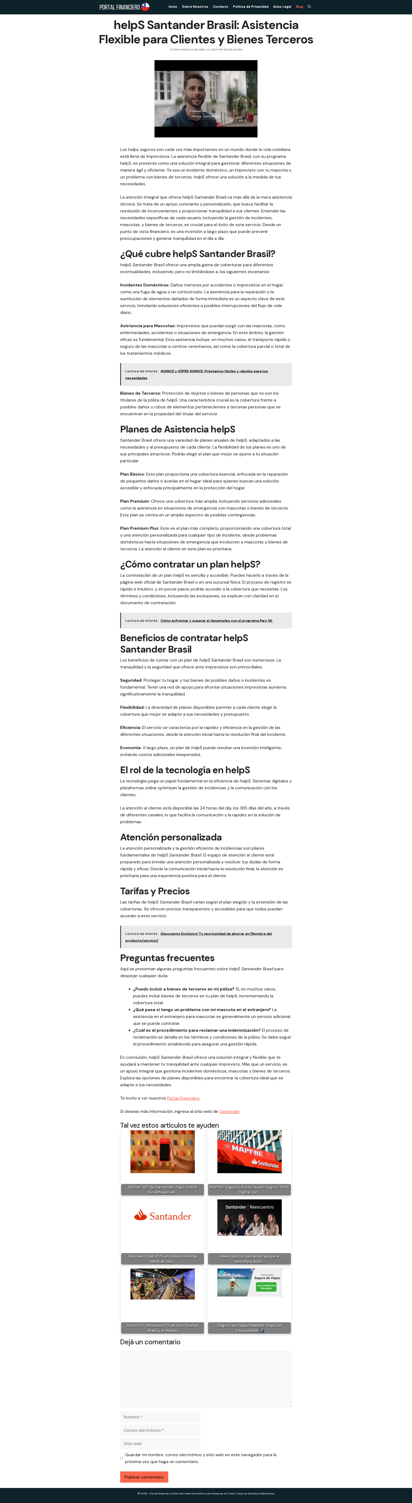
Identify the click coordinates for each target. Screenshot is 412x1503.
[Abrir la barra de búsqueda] (309, 7)
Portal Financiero (183, 1098)
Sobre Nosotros (195, 7)
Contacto (220, 7)
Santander (229, 1111)
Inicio (173, 7)
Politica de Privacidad (250, 7)
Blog (299, 7)
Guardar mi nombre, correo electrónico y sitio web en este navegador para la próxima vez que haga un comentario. (200, 1458)
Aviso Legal (282, 7)
